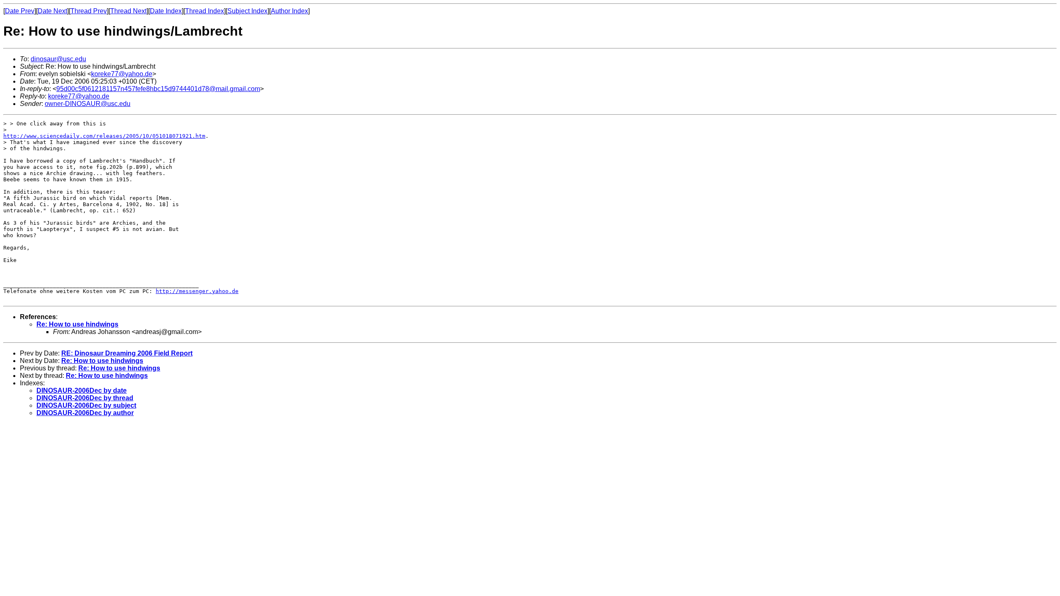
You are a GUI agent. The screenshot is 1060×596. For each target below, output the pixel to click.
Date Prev (19, 10)
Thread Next (128, 10)
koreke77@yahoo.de (121, 73)
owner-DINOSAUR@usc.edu (87, 103)
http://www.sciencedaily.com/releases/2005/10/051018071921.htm (104, 136)
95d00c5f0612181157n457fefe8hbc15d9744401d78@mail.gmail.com (158, 88)
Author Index (289, 10)
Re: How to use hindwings (77, 324)
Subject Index (247, 10)
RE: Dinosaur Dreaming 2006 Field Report (127, 353)
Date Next (52, 10)
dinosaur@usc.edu (58, 58)
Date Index (166, 10)
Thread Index (204, 10)
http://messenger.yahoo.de (197, 291)
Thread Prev (88, 10)
